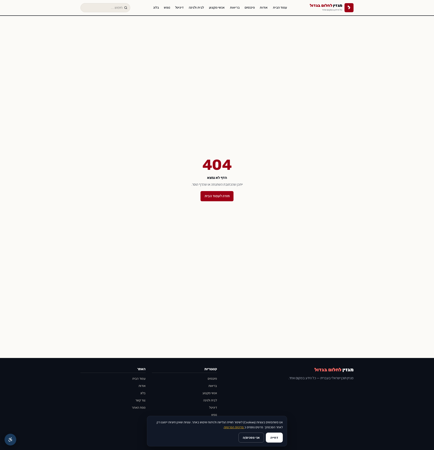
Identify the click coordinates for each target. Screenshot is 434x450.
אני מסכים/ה (251, 437)
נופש (167, 7)
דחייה (274, 437)
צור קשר (140, 400)
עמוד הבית (280, 7)
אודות (264, 7)
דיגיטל (179, 7)
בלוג (156, 7)
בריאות (235, 7)
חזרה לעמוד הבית (217, 196)
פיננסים (250, 7)
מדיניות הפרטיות (234, 427)
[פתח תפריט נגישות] (10, 439)
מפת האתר (139, 407)
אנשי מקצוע (217, 7)
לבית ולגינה (196, 7)
